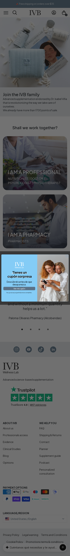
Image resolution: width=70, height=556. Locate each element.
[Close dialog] (67, 256)
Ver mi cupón (19, 288)
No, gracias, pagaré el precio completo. (19, 292)
